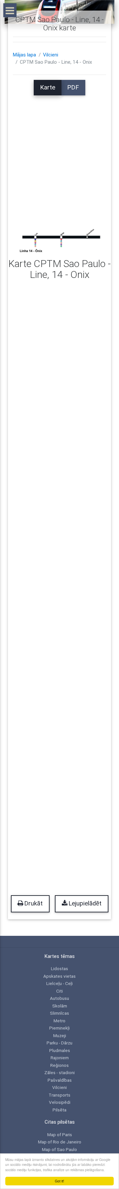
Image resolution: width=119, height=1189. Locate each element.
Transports (59, 1095)
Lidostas (59, 968)
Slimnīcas (59, 1013)
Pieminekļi (59, 1028)
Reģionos (59, 1065)
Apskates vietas (59, 976)
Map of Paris (59, 1134)
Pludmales (59, 1050)
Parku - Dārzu (59, 1042)
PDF (73, 87)
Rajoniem (60, 1057)
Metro (59, 1020)
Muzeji (59, 1035)
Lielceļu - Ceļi (59, 983)
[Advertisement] (59, 154)
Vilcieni (50, 55)
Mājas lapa (24, 55)
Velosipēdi (59, 1102)
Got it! (59, 1180)
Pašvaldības (60, 1080)
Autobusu (59, 998)
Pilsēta (59, 1109)
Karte (47, 87)
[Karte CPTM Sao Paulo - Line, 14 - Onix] (59, 239)
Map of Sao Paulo (59, 1149)
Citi (59, 991)
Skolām (59, 1005)
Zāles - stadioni (59, 1072)
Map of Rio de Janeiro (59, 1141)
